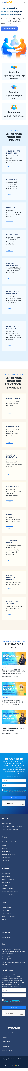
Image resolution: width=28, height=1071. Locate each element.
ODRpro (4, 885)
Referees (4, 920)
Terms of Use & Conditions (10, 1033)
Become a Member (9, 28)
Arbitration (5, 845)
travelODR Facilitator (8, 879)
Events (4, 667)
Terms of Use (15, 790)
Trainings (5, 697)
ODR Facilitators (6, 910)
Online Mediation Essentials (10, 892)
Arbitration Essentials (8, 888)
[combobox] (14, 785)
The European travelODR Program (12, 826)
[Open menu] (24, 2)
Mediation (5, 848)
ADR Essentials (6, 882)
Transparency (6, 1046)
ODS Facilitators (6, 913)
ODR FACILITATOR (13, 427)
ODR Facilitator (6, 876)
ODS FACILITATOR (13, 398)
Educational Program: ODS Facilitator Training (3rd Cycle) (12, 701)
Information (9, 726)
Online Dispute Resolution (9, 842)
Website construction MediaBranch (14, 1066)
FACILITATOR (11, 457)
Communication (7, 1050)
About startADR (6, 823)
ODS (10, 697)
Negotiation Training (8, 895)
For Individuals (6, 857)
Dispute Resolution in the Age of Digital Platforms (13, 729)
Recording (14, 797)
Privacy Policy (7, 1001)
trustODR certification (8, 854)
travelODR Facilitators (8, 916)
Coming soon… (6, 937)
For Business (5, 861)
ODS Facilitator (6, 873)
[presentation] (14, 658)
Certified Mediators (7, 907)
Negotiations (6, 851)
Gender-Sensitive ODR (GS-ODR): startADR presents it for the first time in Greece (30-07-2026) (13, 671)
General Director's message (10, 829)
